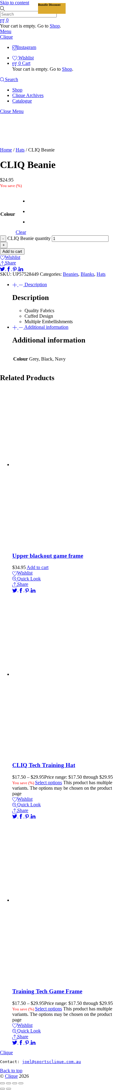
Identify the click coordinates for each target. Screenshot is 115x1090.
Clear (21, 232)
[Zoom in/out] (2, 1083)
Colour (7, 214)
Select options (48, 782)
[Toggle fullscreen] (8, 1083)
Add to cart (12, 251)
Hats (20, 149)
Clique (11, 1076)
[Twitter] (3, 268)
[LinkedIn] (20, 268)
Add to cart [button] (37, 567)
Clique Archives (28, 95)
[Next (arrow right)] (8, 1089)
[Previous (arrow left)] (2, 1089)
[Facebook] (9, 268)
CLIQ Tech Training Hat (43, 765)
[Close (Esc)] (20, 1083)
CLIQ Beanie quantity (29, 238)
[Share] (14, 1083)
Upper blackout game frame (47, 555)
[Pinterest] (15, 268)
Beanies (70, 274)
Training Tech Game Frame (47, 991)
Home (6, 149)
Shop (55, 25)
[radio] (29, 201)
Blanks (87, 274)
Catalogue (22, 100)
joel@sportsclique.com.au (51, 1061)
